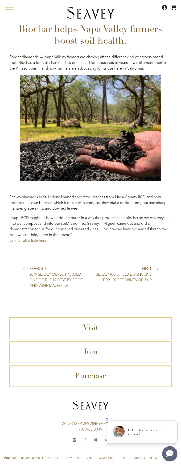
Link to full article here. (28, 241)
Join (90, 352)
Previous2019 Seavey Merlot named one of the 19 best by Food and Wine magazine (56, 277)
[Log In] (165, 9)
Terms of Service (78, 458)
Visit (90, 328)
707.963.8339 (90, 430)
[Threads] (95, 440)
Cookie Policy (46, 458)
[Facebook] (85, 440)
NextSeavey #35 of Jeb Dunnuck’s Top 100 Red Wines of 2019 (124, 274)
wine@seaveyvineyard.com (91, 424)
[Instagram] (74, 440)
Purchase (90, 376)
